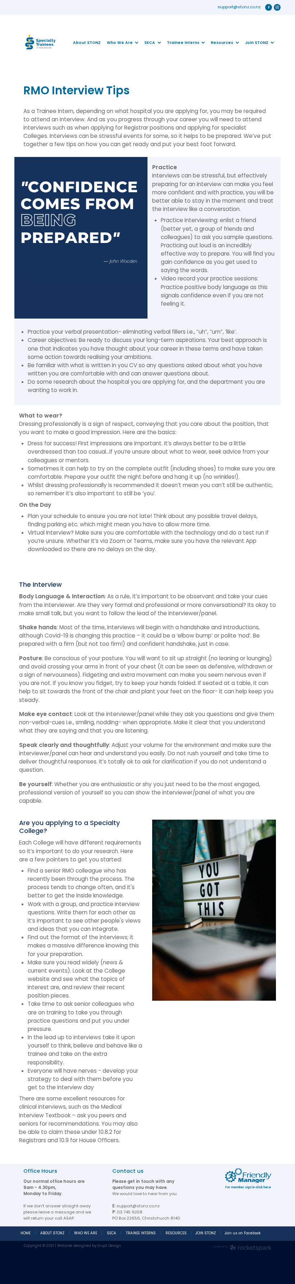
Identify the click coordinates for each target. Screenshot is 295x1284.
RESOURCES (176, 1233)
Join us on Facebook (242, 1233)
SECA (111, 1233)
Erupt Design (109, 1246)
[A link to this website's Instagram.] (277, 7)
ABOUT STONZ (52, 1233)
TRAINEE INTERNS (141, 1233)
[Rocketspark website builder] (242, 1248)
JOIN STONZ (205, 1233)
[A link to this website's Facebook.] (268, 7)
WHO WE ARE (85, 1233)
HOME (26, 1233)
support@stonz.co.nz (239, 7)
